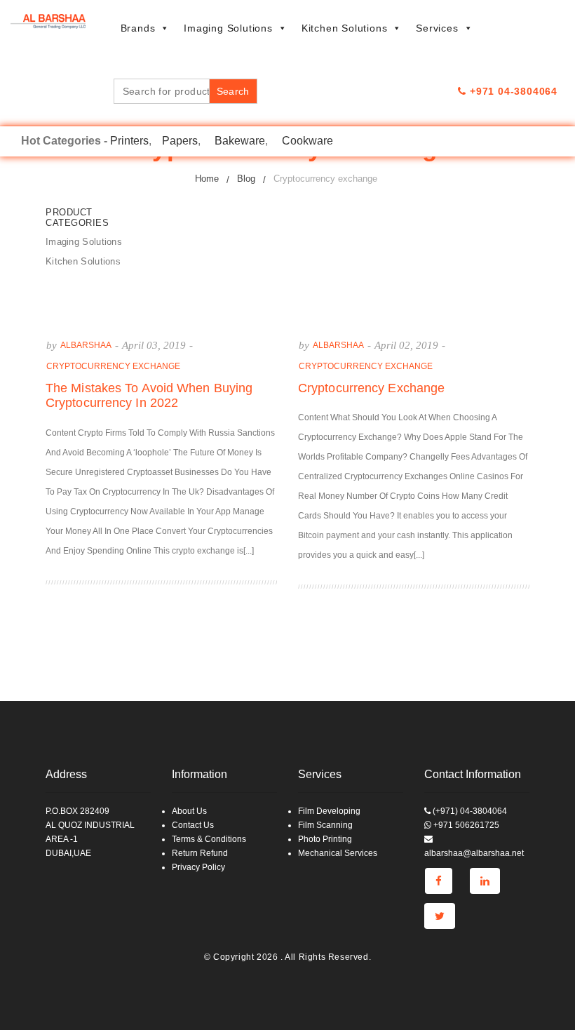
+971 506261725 (465, 825)
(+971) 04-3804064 (469, 811)
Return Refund (200, 853)
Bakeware (240, 141)
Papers (180, 141)
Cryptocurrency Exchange (371, 388)
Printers (129, 141)
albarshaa (85, 345)
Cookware (307, 141)
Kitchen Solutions (345, 28)
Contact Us (193, 825)
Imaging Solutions (228, 28)
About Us (189, 811)
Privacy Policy (198, 867)
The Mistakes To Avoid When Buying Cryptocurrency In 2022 (149, 395)
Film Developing (329, 811)
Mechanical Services (337, 853)
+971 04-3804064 (511, 91)
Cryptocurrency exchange (113, 366)
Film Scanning (325, 825)
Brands (138, 28)
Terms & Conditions (209, 839)
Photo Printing (325, 839)
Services (437, 28)
